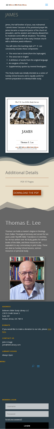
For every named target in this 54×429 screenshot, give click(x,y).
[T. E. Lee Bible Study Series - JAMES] (27, 152)
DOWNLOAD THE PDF (26, 192)
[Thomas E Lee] (27, 299)
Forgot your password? (13, 419)
